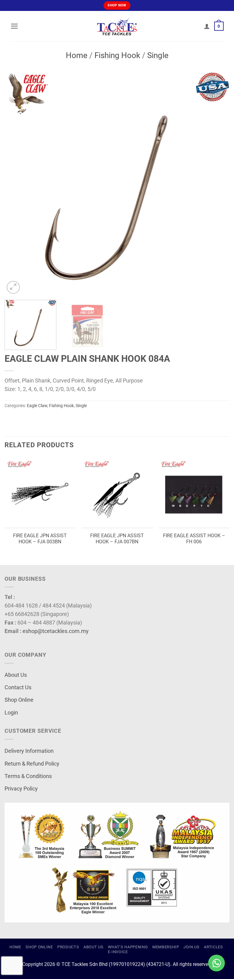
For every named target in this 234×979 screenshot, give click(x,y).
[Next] (217, 183)
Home (76, 55)
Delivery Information (29, 751)
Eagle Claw (37, 405)
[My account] (207, 26)
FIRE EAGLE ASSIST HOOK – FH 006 (194, 539)
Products (68, 947)
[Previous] (16, 183)
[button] (14, 26)
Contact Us (18, 687)
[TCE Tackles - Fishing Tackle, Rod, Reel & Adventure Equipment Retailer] (117, 26)
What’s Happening (128, 947)
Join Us (191, 947)
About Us (16, 675)
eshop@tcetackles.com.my (56, 631)
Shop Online (19, 700)
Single (157, 55)
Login (11, 713)
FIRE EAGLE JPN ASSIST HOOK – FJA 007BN (117, 539)
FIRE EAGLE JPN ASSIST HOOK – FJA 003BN (40, 539)
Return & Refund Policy (32, 764)
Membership (165, 947)
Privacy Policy (21, 789)
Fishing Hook (117, 55)
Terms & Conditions (28, 776)
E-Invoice (118, 952)
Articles (213, 947)
